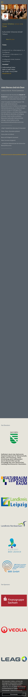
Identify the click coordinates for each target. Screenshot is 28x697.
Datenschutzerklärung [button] (16, 690)
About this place (10, 39)
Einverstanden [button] (14, 694)
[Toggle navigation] (2, 2)
